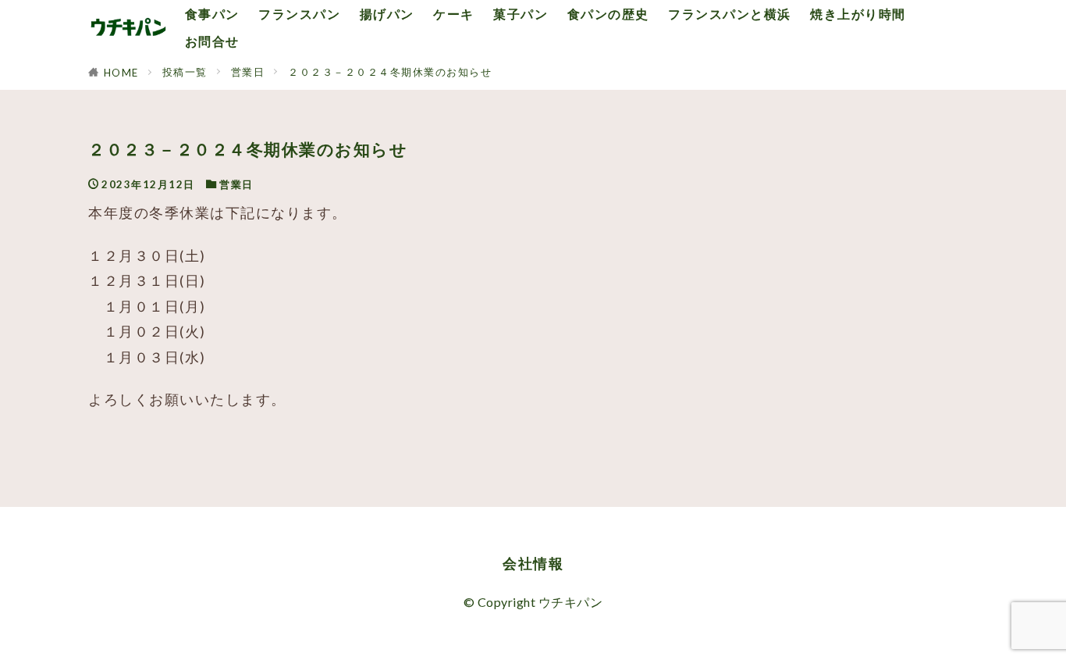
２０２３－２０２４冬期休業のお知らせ (390, 72)
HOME (121, 72)
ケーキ (453, 13)
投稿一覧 (185, 72)
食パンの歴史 (608, 13)
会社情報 (533, 563)
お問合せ (212, 41)
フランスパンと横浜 (729, 13)
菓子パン (520, 13)
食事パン (212, 13)
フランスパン (299, 13)
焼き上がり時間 (858, 13)
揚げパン (387, 13)
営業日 (248, 72)
